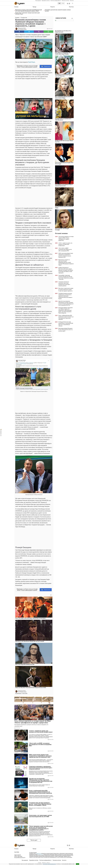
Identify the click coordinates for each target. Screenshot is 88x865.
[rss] (67, 3)
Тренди (34, 6)
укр (59, 3)
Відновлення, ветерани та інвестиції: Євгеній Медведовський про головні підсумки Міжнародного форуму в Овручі (28, 10)
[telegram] (69, 3)
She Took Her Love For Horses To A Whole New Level (63, 31)
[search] (72, 3)
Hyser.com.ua (38, 853)
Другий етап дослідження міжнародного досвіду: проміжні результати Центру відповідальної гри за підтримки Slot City (65, 303)
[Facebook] (19, 31)
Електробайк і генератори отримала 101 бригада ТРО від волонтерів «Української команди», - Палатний (66, 277)
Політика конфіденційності (56, 0)
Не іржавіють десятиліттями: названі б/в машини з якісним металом (58, 10)
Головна (16, 6)
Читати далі (34, 840)
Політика (71, 6)
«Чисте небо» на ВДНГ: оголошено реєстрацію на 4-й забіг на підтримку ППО (65, 249)
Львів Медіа (31, 62)
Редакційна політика (46, 0)
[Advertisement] (33, 88)
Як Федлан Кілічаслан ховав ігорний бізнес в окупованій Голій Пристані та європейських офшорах (65, 323)
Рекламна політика (65, 0)
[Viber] (39, 31)
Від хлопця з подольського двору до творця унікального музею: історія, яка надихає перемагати (65, 289)
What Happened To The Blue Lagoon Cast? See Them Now (63, 75)
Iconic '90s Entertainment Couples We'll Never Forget (64, 163)
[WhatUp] (48, 31)
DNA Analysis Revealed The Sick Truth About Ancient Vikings (64, 97)
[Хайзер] (19, 3)
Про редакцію (38, 0)
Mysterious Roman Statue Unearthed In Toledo (64, 207)
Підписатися (47, 66)
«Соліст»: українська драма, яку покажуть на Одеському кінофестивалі (65, 244)
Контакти (72, 0)
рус (63, 3)
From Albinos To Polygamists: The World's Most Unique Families (63, 53)
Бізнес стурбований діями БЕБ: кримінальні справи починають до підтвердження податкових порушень (65, 317)
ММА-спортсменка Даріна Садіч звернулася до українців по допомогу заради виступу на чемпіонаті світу (65, 255)
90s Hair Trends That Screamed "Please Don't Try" (64, 141)
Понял (77, 863)
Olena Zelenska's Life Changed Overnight (62, 229)
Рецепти (52, 6)
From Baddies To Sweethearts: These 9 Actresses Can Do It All (64, 185)
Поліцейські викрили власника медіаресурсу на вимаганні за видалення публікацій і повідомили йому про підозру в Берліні (65, 296)
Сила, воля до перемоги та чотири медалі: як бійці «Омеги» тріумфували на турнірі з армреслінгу (66, 238)
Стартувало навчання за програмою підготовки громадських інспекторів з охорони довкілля (64, 283)
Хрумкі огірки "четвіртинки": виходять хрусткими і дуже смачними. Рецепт (27, 13)
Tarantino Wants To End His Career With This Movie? (63, 119)
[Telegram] (29, 31)
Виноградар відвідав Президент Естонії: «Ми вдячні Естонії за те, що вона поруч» (65, 330)
